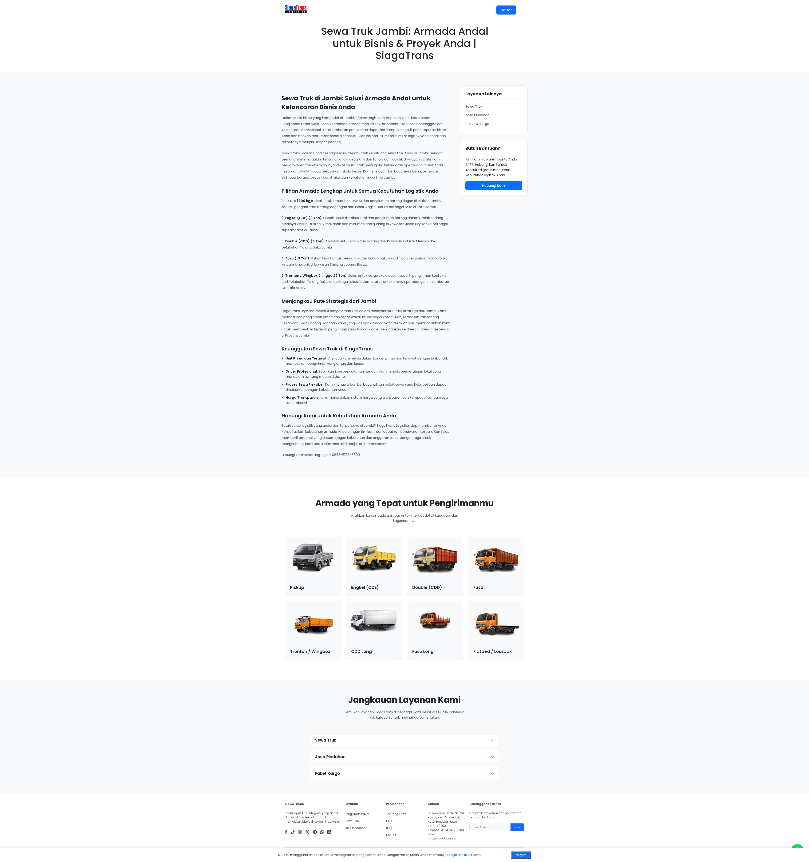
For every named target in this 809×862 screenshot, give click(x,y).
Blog (392, 10)
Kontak (426, 10)
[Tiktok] (293, 832)
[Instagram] (300, 832)
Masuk (483, 10)
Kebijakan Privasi (459, 855)
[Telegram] (315, 832)
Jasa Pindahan (477, 115)
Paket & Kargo (477, 123)
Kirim (517, 827)
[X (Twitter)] (307, 832)
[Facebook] (286, 832)
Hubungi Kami (494, 185)
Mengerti (521, 855)
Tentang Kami (368, 10)
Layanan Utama (331, 10)
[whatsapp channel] (322, 832)
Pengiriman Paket (357, 814)
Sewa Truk (473, 106)
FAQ (407, 10)
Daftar (506, 10)
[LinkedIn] (329, 832)
